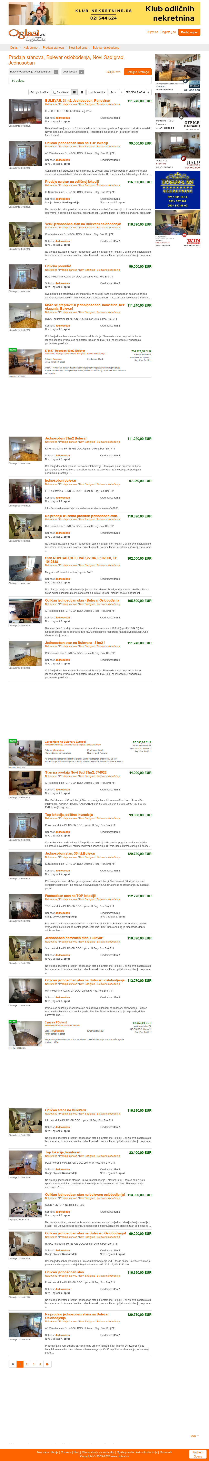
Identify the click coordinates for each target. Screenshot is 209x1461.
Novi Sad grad (78, 47)
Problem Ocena (197, 1454)
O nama (66, 1452)
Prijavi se (152, 32)
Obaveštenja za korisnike (98, 1452)
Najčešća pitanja (47, 1452)
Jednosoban (70, 71)
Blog (76, 1452)
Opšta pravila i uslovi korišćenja (137, 1452)
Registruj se (168, 32)
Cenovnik (166, 1452)
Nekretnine (30, 47)
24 (112, 92)
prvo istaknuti (96, 92)
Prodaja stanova (53, 47)
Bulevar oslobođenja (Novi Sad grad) (31, 71)
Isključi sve (113, 72)
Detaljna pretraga (138, 72)
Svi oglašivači (39, 92)
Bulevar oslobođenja (106, 47)
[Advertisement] (80, 406)
